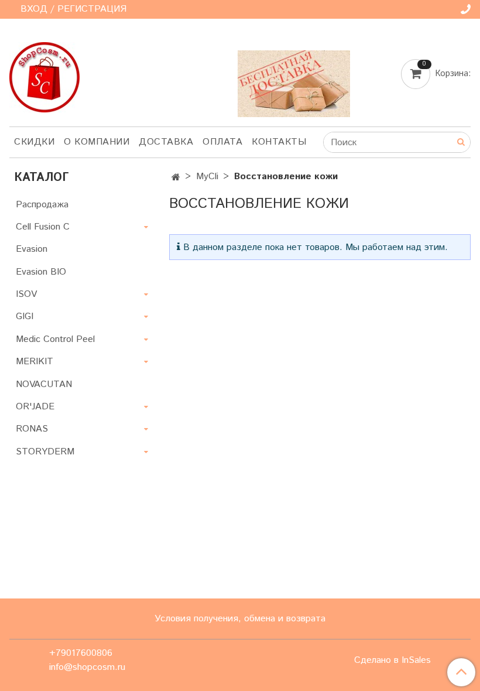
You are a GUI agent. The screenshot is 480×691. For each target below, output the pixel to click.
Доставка (166, 142)
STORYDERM (45, 452)
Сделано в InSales (392, 660)
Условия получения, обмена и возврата (240, 618)
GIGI (24, 316)
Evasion (31, 249)
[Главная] (176, 177)
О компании (96, 142)
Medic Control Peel (55, 339)
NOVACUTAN (44, 384)
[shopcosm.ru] (44, 74)
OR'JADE (35, 406)
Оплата (222, 142)
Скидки (34, 142)
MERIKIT (34, 361)
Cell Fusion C (43, 227)
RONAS (32, 429)
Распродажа (42, 204)
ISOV (26, 294)
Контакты (279, 142)
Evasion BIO (41, 272)
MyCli (207, 176)
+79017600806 (80, 653)
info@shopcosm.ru (87, 667)
